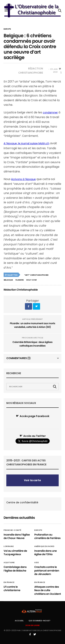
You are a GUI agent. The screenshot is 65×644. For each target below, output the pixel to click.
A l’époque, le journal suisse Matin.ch (26, 143)
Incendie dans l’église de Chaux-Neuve (17, 536)
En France (9, 582)
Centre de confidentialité (22, 502)
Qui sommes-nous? (39, 620)
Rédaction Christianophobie (30, 70)
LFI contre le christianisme (12, 588)
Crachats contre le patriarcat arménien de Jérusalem (46, 570)
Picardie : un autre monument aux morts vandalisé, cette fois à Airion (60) (32, 325)
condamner (50, 112)
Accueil (19, 620)
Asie (36, 563)
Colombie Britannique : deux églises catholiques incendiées (32, 343)
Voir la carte (32, 480)
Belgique (8, 280)
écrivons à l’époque (23, 179)
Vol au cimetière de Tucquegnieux (15, 552)
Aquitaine (9, 563)
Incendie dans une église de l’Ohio (45, 552)
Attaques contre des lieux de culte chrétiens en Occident (47, 590)
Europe (7, 29)
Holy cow (31, 280)
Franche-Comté (12, 530)
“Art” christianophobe (36, 275)
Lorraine (9, 546)
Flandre (20, 280)
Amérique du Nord (44, 546)
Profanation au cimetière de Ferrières (47, 536)
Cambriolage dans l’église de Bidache (15, 568)
